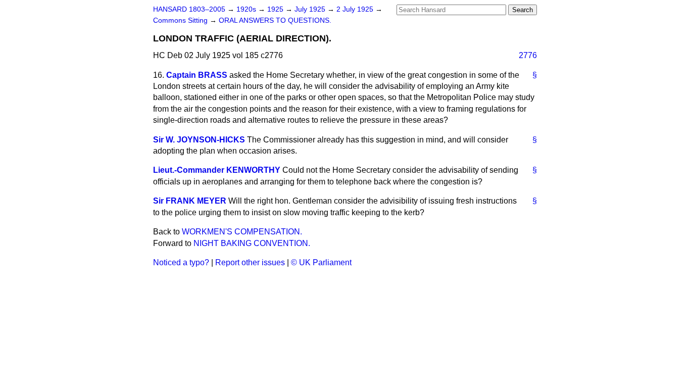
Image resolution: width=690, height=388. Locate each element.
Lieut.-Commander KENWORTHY (216, 170)
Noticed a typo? (181, 262)
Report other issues (250, 262)
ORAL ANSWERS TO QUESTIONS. (275, 20)
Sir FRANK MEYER (189, 201)
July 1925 (310, 9)
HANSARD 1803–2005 (189, 9)
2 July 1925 (355, 9)
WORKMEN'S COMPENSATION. (242, 231)
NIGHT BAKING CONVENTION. (251, 243)
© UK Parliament (321, 262)
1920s (247, 9)
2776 (528, 55)
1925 (276, 9)
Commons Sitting (181, 20)
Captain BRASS (196, 75)
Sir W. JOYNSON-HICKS (199, 139)
